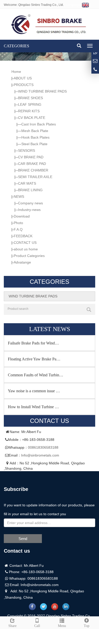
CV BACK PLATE (31, 118)
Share (12, 626)
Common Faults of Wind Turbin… (35, 375)
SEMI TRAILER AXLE (35, 177)
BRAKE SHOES (30, 98)
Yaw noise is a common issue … (34, 391)
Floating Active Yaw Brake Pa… (34, 359)
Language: (74, 5)
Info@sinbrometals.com (40, 455)
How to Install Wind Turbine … (33, 407)
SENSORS (26, 150)
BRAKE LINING (30, 190)
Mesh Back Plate (34, 131)
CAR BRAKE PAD (32, 164)
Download (22, 216)
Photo (18, 223)
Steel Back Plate (34, 144)
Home (16, 72)
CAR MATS (27, 183)
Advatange (22, 262)
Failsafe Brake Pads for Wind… (33, 343)
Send (23, 538)
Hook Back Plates (35, 137)
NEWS (19, 196)
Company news (30, 203)
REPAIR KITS (29, 111)
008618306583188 (43, 447)
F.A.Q (18, 229)
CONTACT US (25, 243)
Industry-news (29, 210)
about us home (26, 249)
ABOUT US (23, 78)
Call (37, 626)
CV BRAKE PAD (30, 157)
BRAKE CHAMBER (33, 170)
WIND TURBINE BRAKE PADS (42, 91)
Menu (62, 626)
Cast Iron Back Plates (38, 124)
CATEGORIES (16, 46)
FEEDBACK (23, 236)
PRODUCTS (24, 85)
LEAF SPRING (29, 104)
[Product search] (88, 309)
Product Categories (29, 256)
